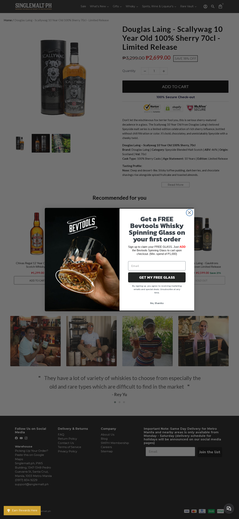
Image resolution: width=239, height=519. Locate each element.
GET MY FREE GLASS (157, 277)
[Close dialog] (189, 212)
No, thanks (157, 303)
